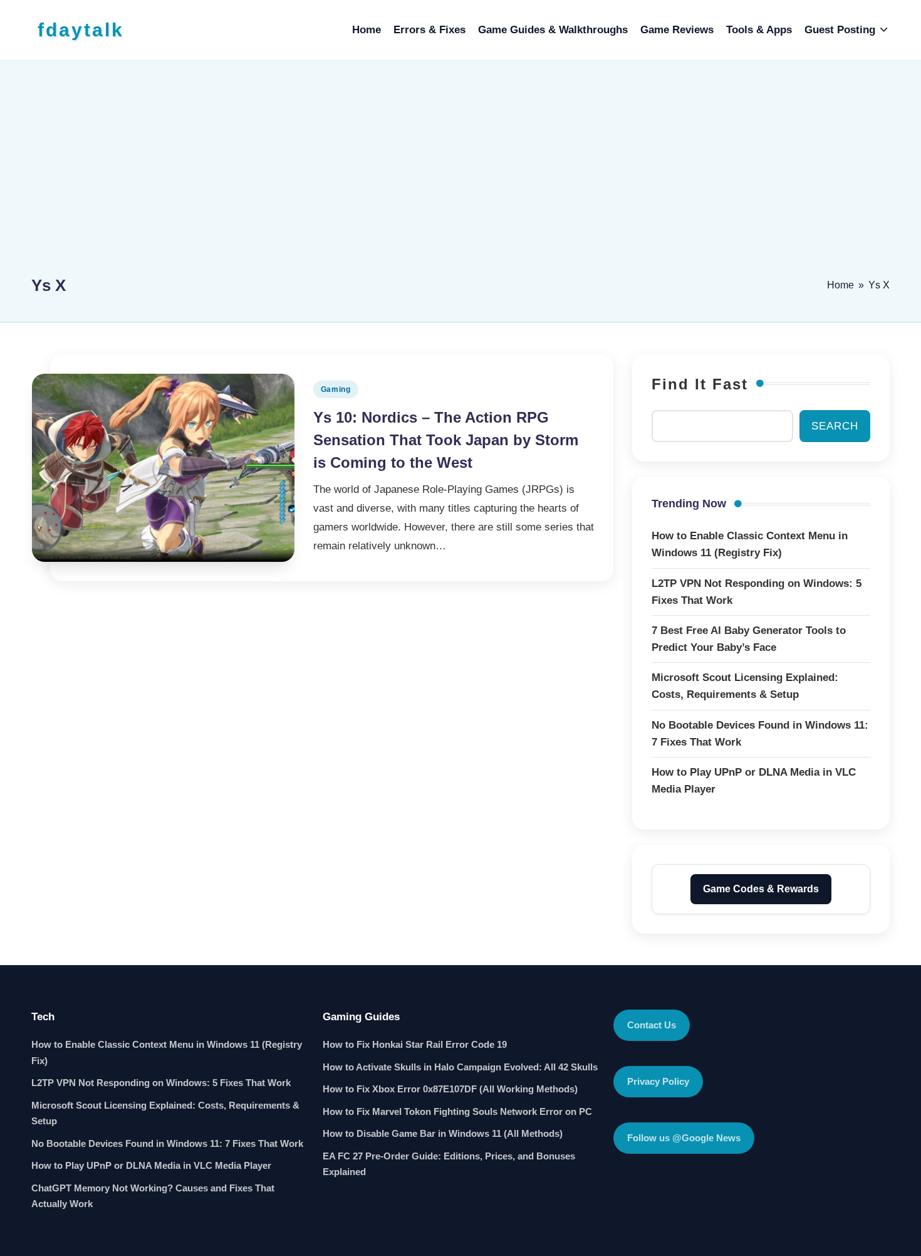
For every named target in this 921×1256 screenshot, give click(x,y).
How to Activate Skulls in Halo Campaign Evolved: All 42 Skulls (460, 1067)
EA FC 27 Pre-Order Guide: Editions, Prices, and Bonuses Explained (449, 1164)
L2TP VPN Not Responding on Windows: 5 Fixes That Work (161, 1082)
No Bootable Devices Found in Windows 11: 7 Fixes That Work (167, 1143)
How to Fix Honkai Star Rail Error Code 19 (415, 1044)
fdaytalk (81, 29)
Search (834, 426)
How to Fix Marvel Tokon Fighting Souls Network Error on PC (457, 1111)
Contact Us (651, 1025)
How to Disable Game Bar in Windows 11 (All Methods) (443, 1133)
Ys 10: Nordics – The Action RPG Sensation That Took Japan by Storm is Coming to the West (445, 440)
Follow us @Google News (684, 1137)
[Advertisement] (460, 173)
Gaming (336, 389)
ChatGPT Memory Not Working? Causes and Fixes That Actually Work (152, 1196)
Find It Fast (700, 384)
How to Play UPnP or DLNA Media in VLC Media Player (151, 1165)
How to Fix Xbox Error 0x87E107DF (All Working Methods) (450, 1089)
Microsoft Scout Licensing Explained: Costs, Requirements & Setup (165, 1113)
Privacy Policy (658, 1081)
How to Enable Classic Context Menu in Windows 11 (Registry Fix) (166, 1052)
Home (840, 285)
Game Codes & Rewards (761, 889)
